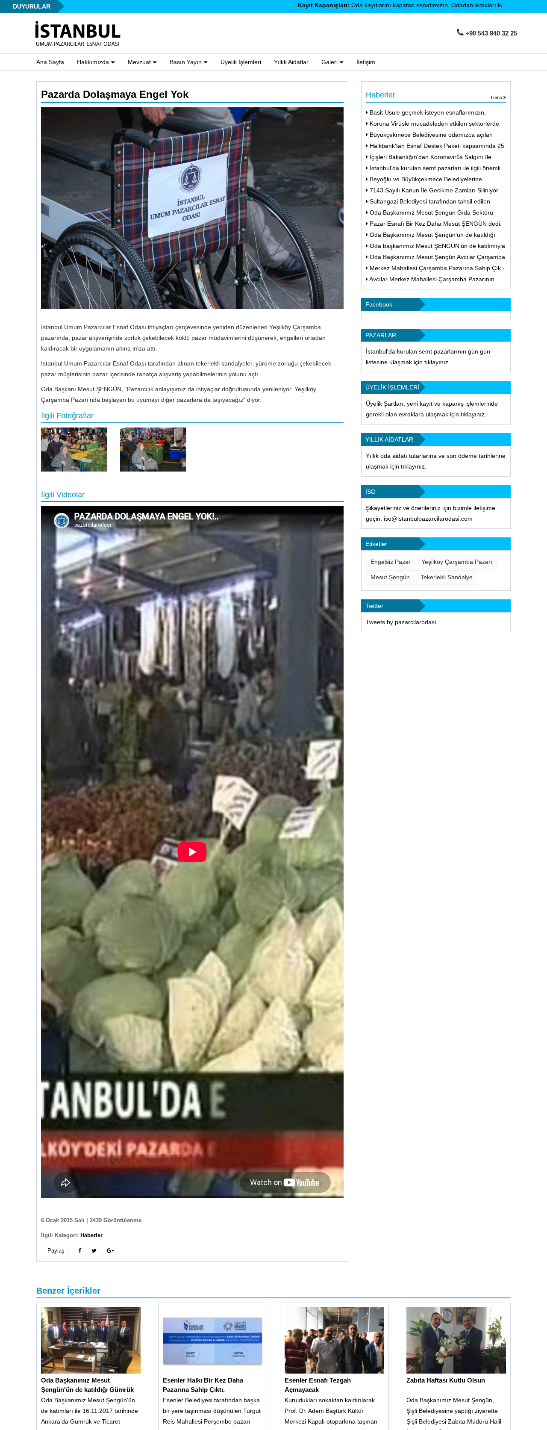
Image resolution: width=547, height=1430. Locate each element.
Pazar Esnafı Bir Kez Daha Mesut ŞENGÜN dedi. (435, 223)
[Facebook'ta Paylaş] (79, 1250)
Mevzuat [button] (140, 62)
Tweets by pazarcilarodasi (401, 622)
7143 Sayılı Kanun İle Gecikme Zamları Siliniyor (433, 190)
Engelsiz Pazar (391, 561)
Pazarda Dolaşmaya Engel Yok (114, 94)
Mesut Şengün (390, 577)
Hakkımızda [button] (94, 62)
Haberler (91, 1235)
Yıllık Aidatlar (291, 62)
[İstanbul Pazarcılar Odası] (80, 33)
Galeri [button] (330, 62)
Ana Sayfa (50, 62)
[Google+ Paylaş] (110, 1250)
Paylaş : (57, 1250)
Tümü (496, 97)
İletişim (365, 62)
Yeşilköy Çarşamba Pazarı (456, 561)
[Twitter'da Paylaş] (94, 1250)
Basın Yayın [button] (186, 62)
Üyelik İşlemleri (241, 62)
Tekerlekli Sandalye (447, 577)
